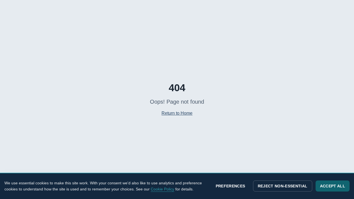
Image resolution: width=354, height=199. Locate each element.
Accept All (332, 186)
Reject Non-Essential (283, 186)
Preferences (230, 186)
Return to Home (177, 113)
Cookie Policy (162, 189)
